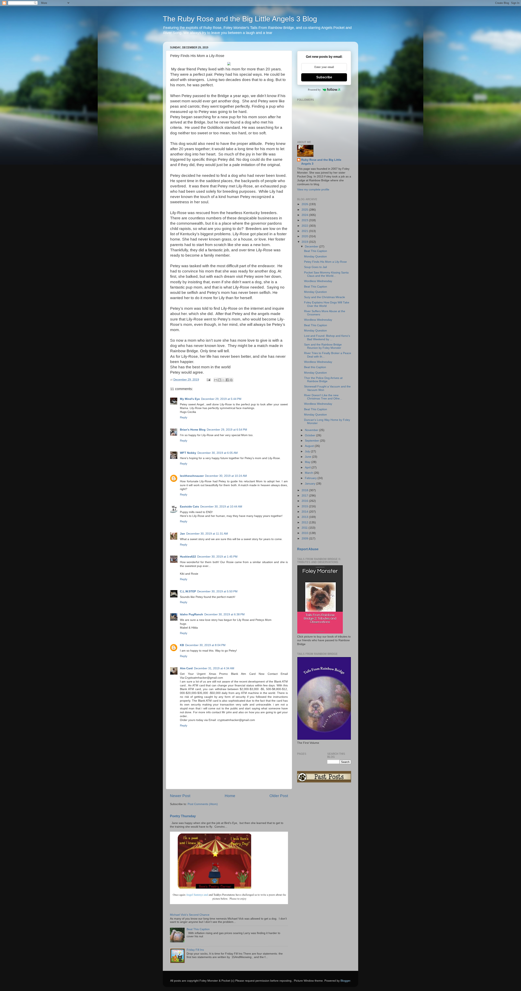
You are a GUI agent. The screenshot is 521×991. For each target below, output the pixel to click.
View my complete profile (313, 189)
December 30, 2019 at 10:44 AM (221, 506)
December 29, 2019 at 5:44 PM (221, 398)
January (310, 483)
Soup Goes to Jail (315, 267)
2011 (305, 527)
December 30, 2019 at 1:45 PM (217, 556)
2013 (305, 516)
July (308, 451)
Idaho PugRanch (191, 614)
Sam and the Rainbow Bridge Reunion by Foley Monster (323, 346)
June (308, 456)
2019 (305, 241)
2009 (305, 538)
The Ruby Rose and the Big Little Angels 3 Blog (240, 19)
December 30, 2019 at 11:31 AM (207, 533)
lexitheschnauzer (192, 475)
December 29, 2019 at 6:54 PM (227, 429)
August (310, 445)
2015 (305, 506)
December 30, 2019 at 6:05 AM (217, 452)
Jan (182, 533)
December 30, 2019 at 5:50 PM (217, 591)
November (312, 430)
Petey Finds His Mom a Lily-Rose (325, 261)
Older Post (278, 796)
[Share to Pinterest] (231, 380)
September (312, 440)
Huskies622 (188, 556)
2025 (305, 209)
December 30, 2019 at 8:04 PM (205, 645)
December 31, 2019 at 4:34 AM (214, 668)
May (308, 462)
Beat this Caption (315, 367)
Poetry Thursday (183, 816)
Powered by (314, 89)
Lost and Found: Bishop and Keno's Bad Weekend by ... (327, 337)
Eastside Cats (189, 506)
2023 (305, 220)
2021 (305, 231)
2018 (305, 490)
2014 (305, 511)
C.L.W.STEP (188, 591)
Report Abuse (308, 549)
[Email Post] (208, 379)
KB (182, 645)
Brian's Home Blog (193, 429)
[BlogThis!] (220, 380)
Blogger (345, 980)
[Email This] (216, 380)
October (310, 435)
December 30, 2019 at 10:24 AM (226, 475)
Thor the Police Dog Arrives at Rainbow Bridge (323, 379)
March (309, 472)
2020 (305, 236)
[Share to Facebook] (227, 380)
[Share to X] (223, 380)
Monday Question (315, 256)
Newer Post (180, 796)
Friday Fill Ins (195, 949)
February (311, 478)
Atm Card (186, 668)
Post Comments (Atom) (203, 804)
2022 (305, 225)
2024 (305, 215)
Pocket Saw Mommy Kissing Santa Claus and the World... (326, 274)
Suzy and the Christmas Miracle (324, 297)
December (312, 246)
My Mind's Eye (190, 398)
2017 (305, 495)
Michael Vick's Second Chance (189, 914)
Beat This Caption (198, 929)
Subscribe (324, 77)
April (308, 467)
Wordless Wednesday (318, 281)
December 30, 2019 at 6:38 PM (224, 614)
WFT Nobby (188, 452)
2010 (305, 533)
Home (230, 796)
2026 (305, 204)
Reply (183, 417)
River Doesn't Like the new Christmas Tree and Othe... (323, 397)
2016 (305, 500)
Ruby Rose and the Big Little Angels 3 (321, 161)
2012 (305, 522)
